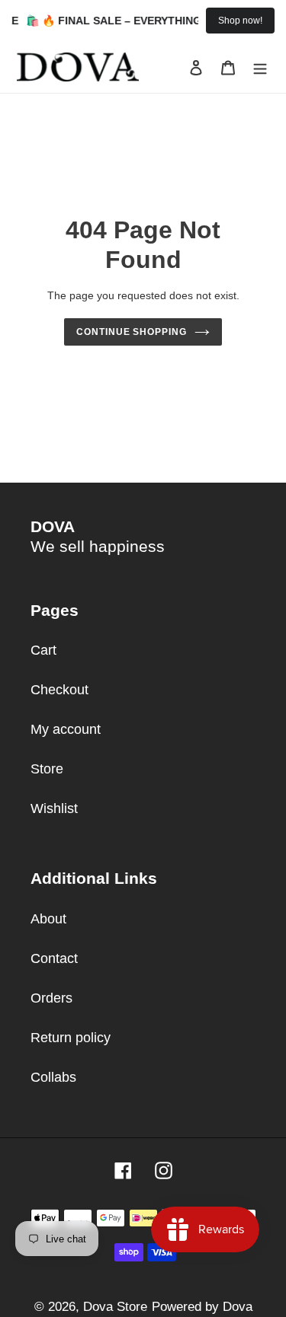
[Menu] (260, 67)
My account (66, 729)
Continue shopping (132, 332)
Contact (54, 958)
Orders (51, 998)
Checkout (59, 689)
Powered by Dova (202, 1306)
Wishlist (54, 808)
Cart (43, 650)
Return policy (71, 1037)
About (48, 918)
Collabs (53, 1077)
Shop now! (240, 20)
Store (47, 768)
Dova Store (115, 1306)
